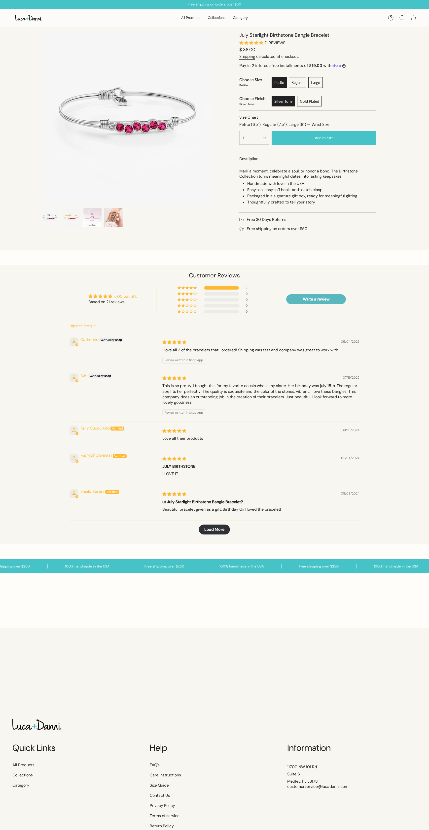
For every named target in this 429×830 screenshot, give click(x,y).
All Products (23, 764)
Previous (41, 119)
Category (20, 785)
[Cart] (413, 18)
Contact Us (160, 795)
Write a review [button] (316, 299)
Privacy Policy (162, 805)
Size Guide (159, 785)
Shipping (247, 56)
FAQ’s (155, 764)
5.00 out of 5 (126, 296)
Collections (22, 775)
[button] (216, 18)
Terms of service (164, 815)
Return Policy (162, 826)
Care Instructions (165, 775)
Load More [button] (214, 529)
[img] (174, 342)
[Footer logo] (37, 725)
